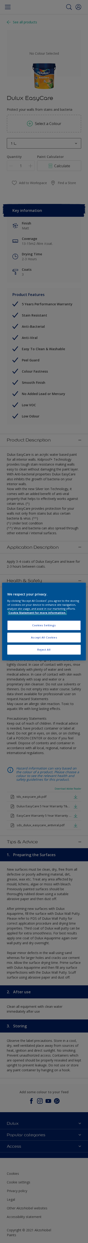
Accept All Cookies (44, 637)
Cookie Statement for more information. (37, 612)
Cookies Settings (44, 625)
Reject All (44, 649)
